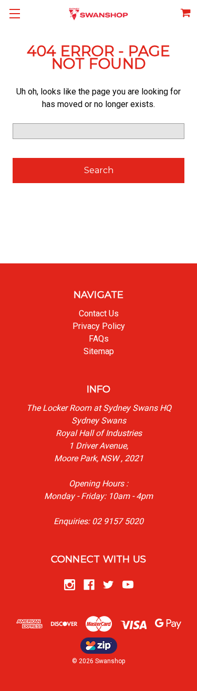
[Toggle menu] (14, 14)
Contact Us (99, 313)
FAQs (99, 339)
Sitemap (99, 351)
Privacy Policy (98, 326)
